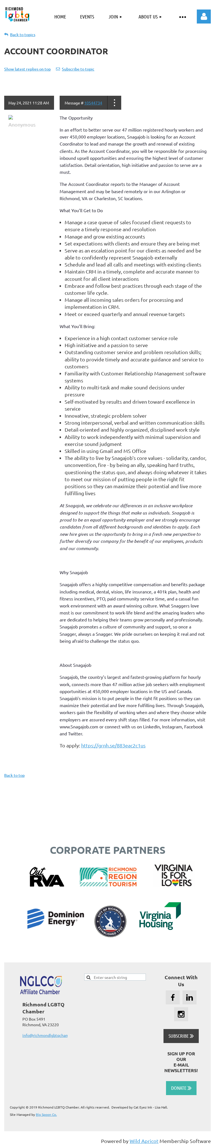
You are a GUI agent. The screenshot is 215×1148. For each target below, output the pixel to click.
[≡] (182, 17)
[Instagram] (181, 1014)
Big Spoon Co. (46, 1114)
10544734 (93, 102)
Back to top (14, 775)
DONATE (181, 1088)
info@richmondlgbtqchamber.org (51, 1035)
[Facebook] (173, 997)
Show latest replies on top (27, 69)
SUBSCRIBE (181, 1036)
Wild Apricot (144, 1141)
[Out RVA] (47, 884)
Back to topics (22, 34)
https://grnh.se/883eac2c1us (113, 745)
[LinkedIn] (190, 997)
